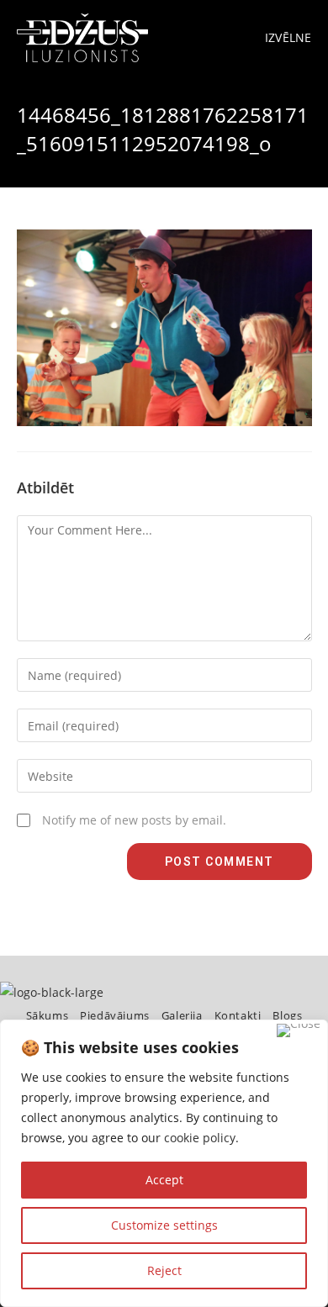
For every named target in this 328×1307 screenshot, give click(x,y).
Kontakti (238, 1015)
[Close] (298, 1030)
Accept (164, 1180)
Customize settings (164, 1225)
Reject (164, 1270)
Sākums (47, 1015)
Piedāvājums (115, 1015)
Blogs (287, 1015)
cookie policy (199, 1138)
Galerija (182, 1015)
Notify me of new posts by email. (134, 820)
